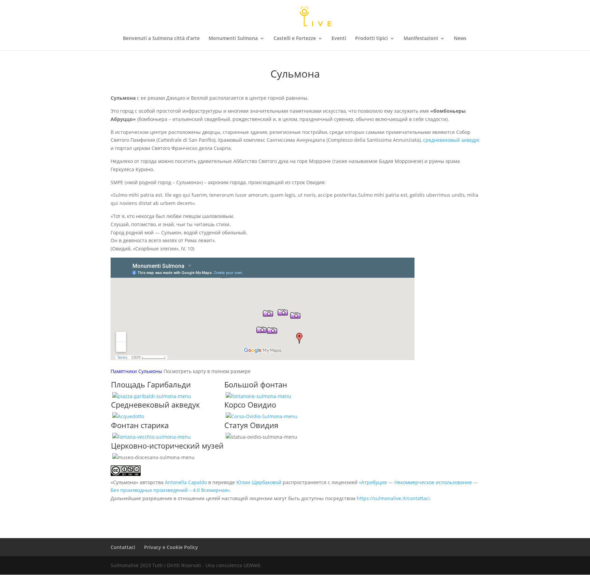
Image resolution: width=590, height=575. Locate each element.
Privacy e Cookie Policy (171, 547)
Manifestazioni (421, 38)
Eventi (339, 38)
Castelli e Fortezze (294, 38)
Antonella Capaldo (186, 482)
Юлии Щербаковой (258, 482)
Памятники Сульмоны (136, 371)
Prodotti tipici (371, 38)
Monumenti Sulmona (233, 38)
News (460, 38)
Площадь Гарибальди (151, 384)
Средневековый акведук (155, 404)
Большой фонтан (255, 384)
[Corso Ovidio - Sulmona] (261, 416)
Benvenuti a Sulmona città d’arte (161, 38)
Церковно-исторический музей (167, 445)
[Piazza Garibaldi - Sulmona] (151, 396)
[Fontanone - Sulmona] (258, 396)
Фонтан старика (140, 425)
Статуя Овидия (251, 425)
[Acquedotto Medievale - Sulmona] (128, 416)
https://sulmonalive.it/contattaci (393, 498)
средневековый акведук (451, 140)
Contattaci (123, 547)
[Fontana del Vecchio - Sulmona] (151, 437)
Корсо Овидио (250, 404)
